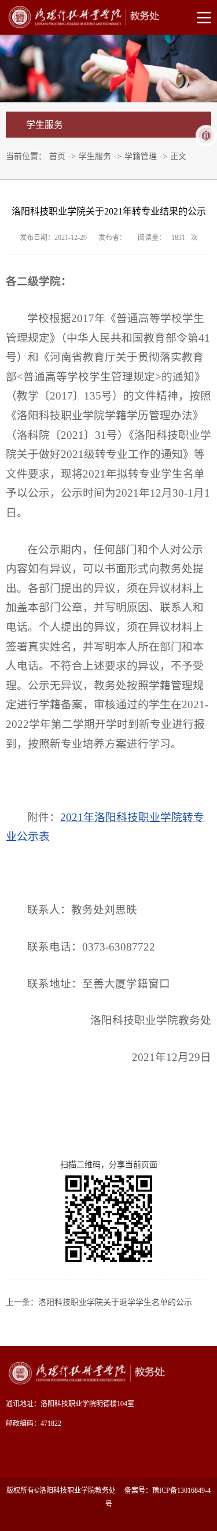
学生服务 (95, 156)
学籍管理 (140, 156)
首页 (57, 156)
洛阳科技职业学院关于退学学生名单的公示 (115, 1302)
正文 (178, 156)
